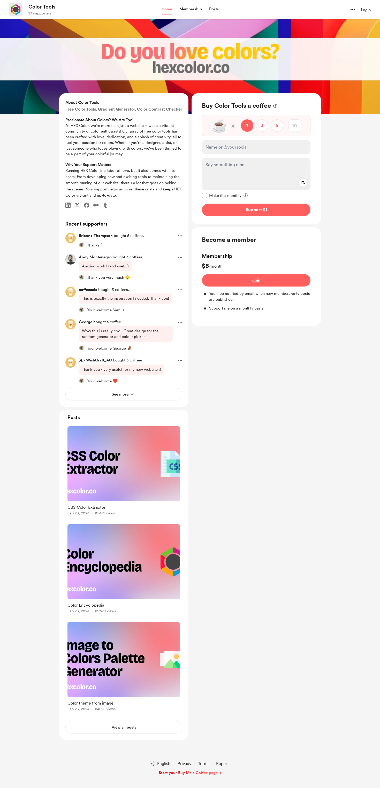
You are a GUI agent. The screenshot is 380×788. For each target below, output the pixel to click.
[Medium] (95, 205)
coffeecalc (88, 289)
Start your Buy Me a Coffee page (188, 772)
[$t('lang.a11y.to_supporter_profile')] (81, 245)
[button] (167, 9)
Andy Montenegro (95, 257)
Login (366, 9)
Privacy (184, 763)
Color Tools (41, 7)
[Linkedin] (68, 205)
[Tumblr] (105, 205)
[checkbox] (221, 195)
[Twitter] (77, 205)
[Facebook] (86, 205)
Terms (203, 763)
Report (222, 763)
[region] (256, 158)
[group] (256, 281)
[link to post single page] (123, 471)
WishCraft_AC (99, 360)
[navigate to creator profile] (15, 9)
